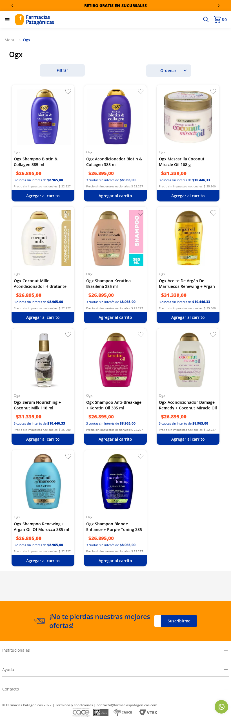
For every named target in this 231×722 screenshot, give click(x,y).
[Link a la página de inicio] (11, 40)
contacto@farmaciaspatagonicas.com (127, 705)
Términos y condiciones (74, 705)
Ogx (26, 39)
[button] (205, 20)
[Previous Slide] (12, 5)
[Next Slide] (219, 5)
